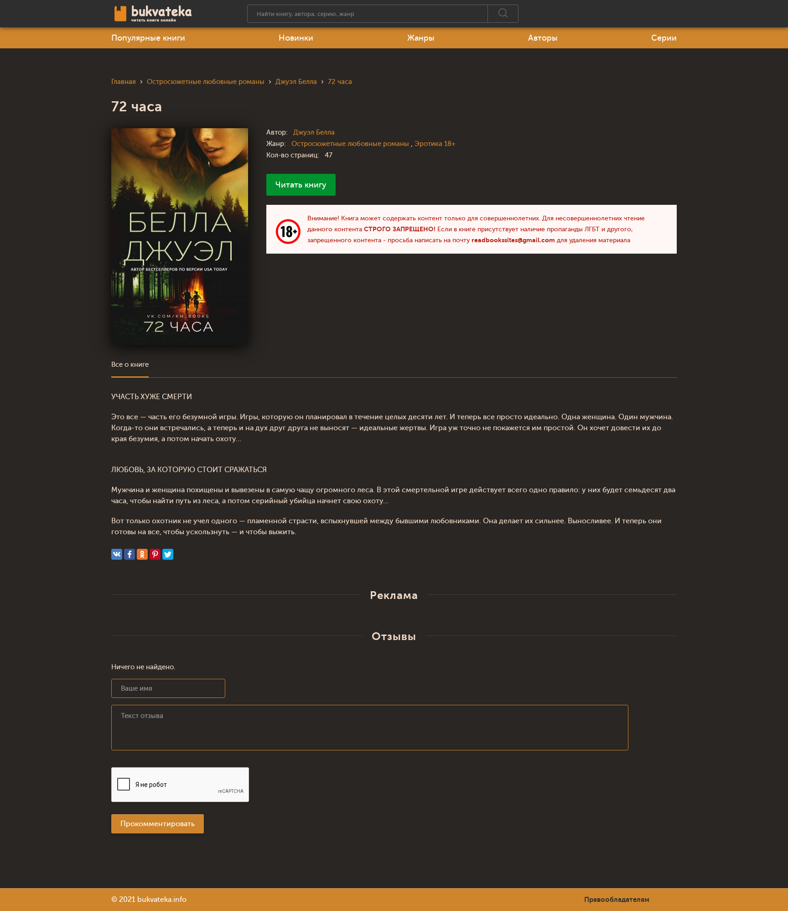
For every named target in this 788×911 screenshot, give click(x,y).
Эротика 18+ (435, 144)
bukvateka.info (162, 899)
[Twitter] (167, 554)
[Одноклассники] (142, 554)
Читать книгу (301, 184)
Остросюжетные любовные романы (351, 144)
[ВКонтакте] (116, 554)
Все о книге (130, 365)
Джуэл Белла (314, 132)
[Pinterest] (155, 554)
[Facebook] (129, 554)
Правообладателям (616, 899)
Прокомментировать (157, 824)
